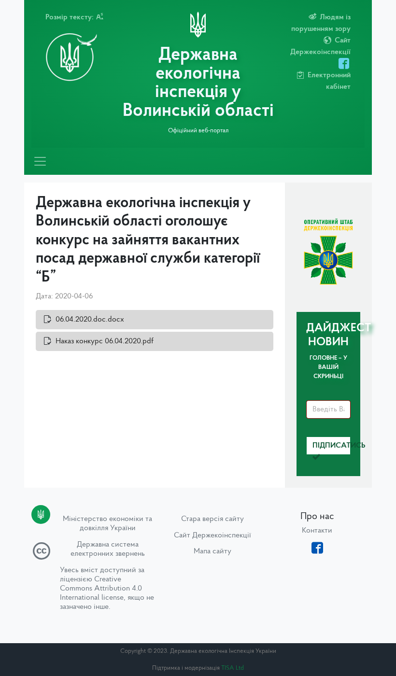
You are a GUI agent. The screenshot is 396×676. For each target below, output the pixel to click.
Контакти (317, 531)
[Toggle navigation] (40, 161)
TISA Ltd (232, 668)
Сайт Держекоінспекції (212, 535)
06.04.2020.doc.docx (90, 320)
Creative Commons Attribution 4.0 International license (101, 589)
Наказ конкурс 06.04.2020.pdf (105, 341)
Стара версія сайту (212, 519)
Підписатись (331, 446)
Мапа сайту (212, 551)
